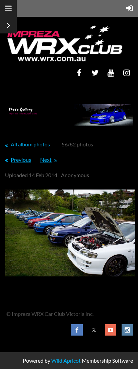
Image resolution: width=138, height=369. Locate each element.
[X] (95, 73)
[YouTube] (111, 73)
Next (46, 159)
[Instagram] (126, 73)
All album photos (30, 144)
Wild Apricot (66, 360)
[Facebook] (79, 73)
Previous (21, 159)
